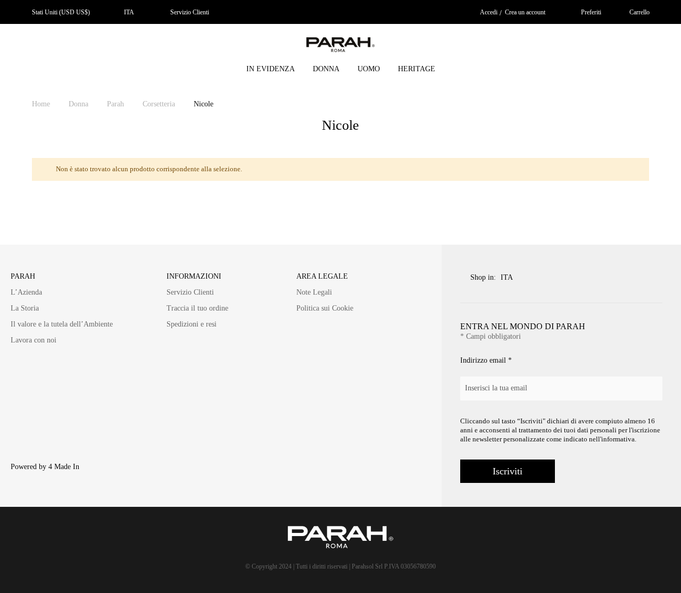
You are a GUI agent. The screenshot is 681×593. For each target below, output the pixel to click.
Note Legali (314, 292)
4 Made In (63, 467)
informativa (618, 439)
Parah (116, 104)
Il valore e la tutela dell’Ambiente (62, 324)
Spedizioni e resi (192, 324)
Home (42, 104)
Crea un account (525, 12)
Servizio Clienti (189, 12)
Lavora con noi (33, 340)
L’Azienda (26, 292)
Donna (79, 104)
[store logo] (340, 46)
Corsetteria (160, 104)
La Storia (25, 308)
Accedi (488, 12)
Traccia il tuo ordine (197, 308)
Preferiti (591, 12)
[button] (126, 12)
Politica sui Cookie (324, 308)
